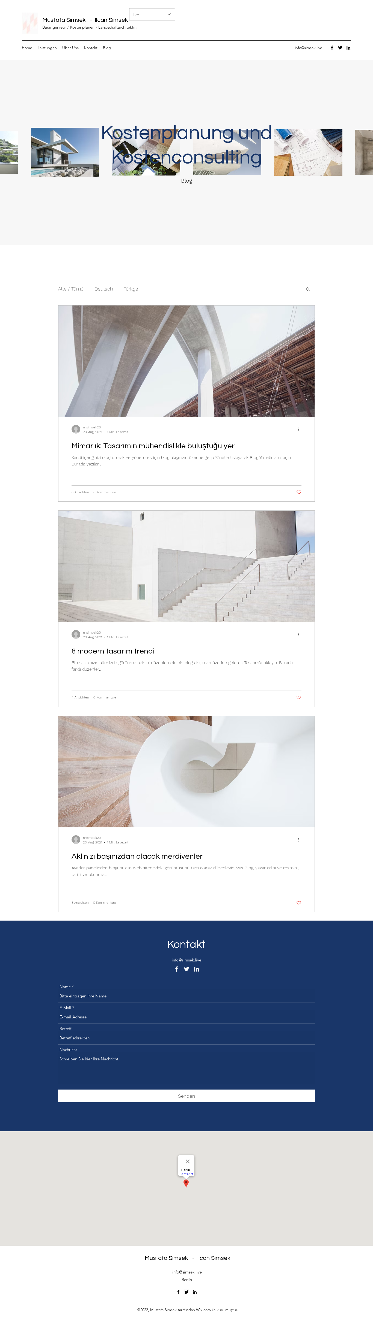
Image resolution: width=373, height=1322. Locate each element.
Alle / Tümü (71, 289)
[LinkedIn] (348, 47)
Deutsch (103, 289)
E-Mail (65, 1008)
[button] (307, 289)
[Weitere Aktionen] (300, 429)
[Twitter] (340, 47)
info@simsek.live (308, 47)
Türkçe (131, 289)
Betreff (65, 1029)
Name (65, 987)
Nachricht (68, 1050)
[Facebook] (332, 47)
